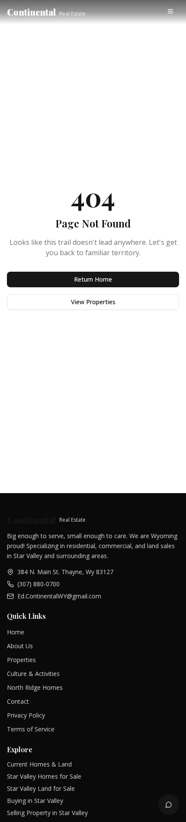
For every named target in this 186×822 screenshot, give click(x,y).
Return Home (93, 279)
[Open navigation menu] (171, 12)
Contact (18, 701)
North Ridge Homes (35, 687)
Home (15, 632)
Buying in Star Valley (35, 800)
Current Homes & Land (39, 764)
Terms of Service (31, 729)
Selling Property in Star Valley (47, 813)
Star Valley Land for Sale (41, 788)
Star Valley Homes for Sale (44, 776)
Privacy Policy (26, 715)
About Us (20, 646)
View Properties (93, 302)
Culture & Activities (33, 673)
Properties (21, 660)
